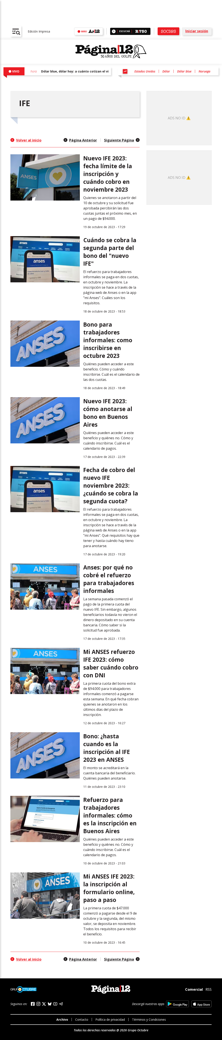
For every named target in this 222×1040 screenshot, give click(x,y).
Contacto (81, 1019)
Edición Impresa (39, 31)
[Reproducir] (114, 31)
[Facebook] (33, 1004)
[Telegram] (61, 1003)
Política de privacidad (110, 1019)
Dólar (166, 71)
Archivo (62, 1019)
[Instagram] (38, 1004)
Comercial (194, 989)
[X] (44, 1004)
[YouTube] (55, 1003)
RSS (209, 989)
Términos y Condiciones (149, 1019)
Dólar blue (184, 71)
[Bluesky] (50, 1004)
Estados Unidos (144, 71)
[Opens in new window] (177, 1004)
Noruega (204, 71)
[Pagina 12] (111, 52)
